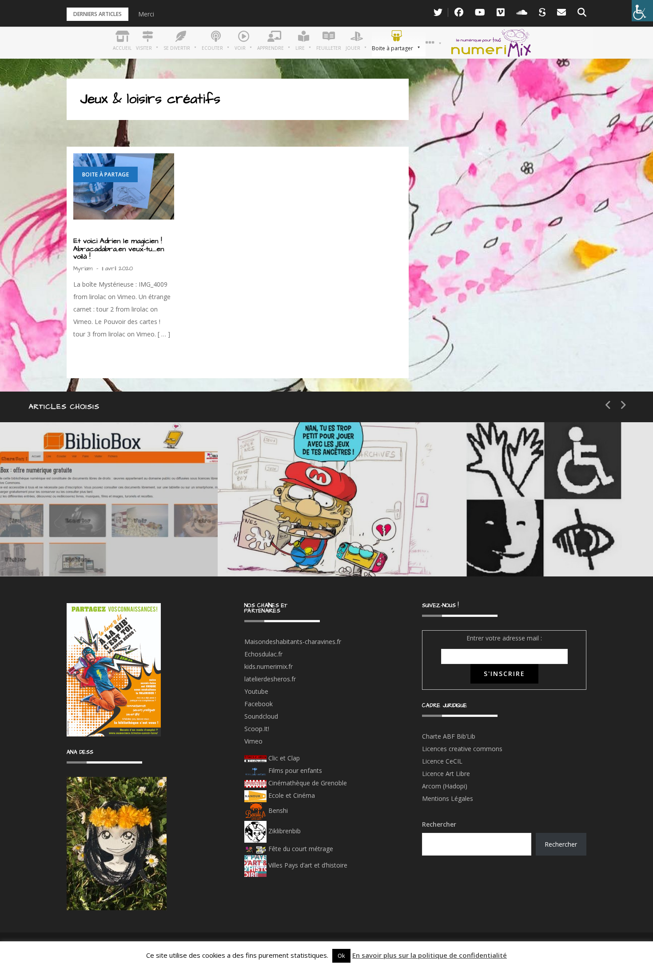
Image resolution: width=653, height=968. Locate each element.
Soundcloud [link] (261, 716)
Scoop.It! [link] (256, 728)
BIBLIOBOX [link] (64, 549)
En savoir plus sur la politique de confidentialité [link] (429, 955)
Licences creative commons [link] (463, 748)
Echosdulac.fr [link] (263, 654)
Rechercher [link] (561, 844)
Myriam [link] (82, 268)
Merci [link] (146, 14)
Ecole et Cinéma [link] (291, 795)
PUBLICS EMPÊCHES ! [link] (528, 549)
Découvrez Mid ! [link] (295, 549)
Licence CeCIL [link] (442, 761)
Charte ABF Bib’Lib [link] (448, 736)
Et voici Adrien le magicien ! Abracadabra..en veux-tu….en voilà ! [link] (118, 249)
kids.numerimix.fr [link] (268, 666)
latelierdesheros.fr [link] (270, 679)
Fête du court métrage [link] (300, 848)
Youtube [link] (256, 691)
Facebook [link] (258, 704)
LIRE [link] (489, 518)
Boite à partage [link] (105, 174)
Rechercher (439, 824)
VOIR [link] (273, 518)
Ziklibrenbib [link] (284, 831)
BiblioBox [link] (82, 518)
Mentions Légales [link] (447, 798)
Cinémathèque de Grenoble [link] (307, 783)
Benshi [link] (278, 810)
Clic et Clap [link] (283, 758)
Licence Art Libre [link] (446, 773)
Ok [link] (341, 956)
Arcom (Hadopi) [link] (444, 786)
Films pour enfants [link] (294, 770)
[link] (642, 10)
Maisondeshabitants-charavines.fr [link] (292, 641)
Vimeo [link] (253, 741)
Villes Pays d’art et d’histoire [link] (307, 865)
